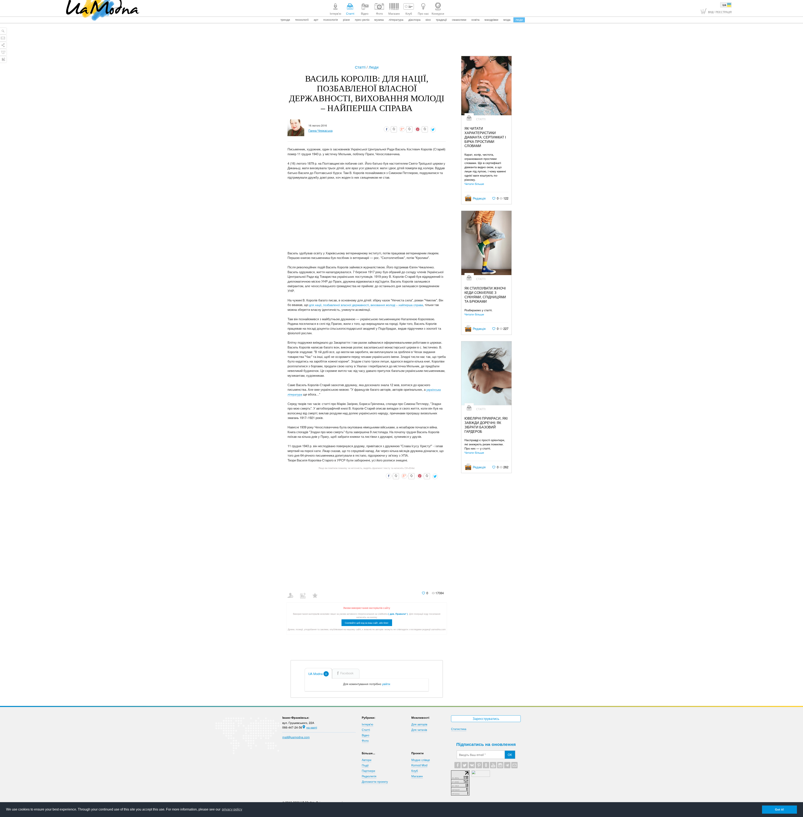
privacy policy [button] (232, 809)
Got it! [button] (779, 809)
